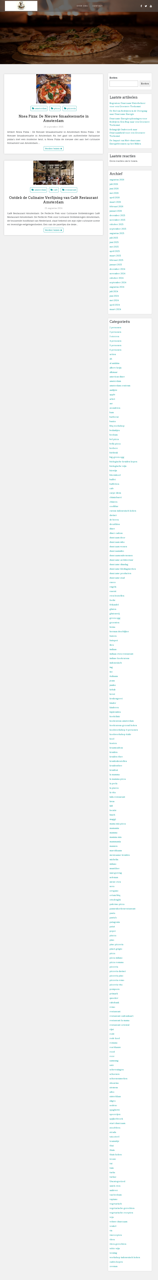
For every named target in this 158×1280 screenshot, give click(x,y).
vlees (112, 1239)
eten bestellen (117, 595)
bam (112, 412)
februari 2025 (116, 260)
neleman (114, 877)
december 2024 (117, 269)
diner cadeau (116, 533)
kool (112, 738)
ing (111, 667)
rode (112, 1033)
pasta (112, 913)
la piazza (114, 788)
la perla (113, 783)
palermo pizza (117, 904)
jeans (112, 680)
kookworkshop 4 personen (124, 729)
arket (112, 399)
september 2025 (118, 228)
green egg (115, 618)
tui (111, 1163)
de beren (114, 519)
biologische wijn (118, 466)
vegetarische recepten (121, 1212)
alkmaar (114, 372)
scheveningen (117, 1069)
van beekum (116, 1194)
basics (113, 421)
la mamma (115, 774)
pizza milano (116, 957)
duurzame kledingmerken (123, 568)
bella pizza (115, 443)
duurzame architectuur (121, 560)
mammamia (115, 841)
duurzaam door (117, 537)
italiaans (114, 676)
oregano (114, 890)
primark (114, 993)
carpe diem (115, 492)
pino (112, 940)
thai (112, 1145)
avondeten (115, 408)
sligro (113, 1100)
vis (111, 1230)
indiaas (113, 649)
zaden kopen (116, 1261)
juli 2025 (114, 237)
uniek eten (115, 1185)
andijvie (113, 390)
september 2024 (118, 282)
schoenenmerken (118, 1078)
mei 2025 (114, 246)
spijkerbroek (116, 1118)
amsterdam (40, 108)
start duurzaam (117, 1123)
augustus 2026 (117, 179)
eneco (113, 582)
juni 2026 (114, 188)
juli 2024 (114, 291)
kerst (112, 694)
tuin (112, 1168)
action (113, 354)
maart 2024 (115, 309)
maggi (113, 819)
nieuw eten (115, 881)
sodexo (113, 1105)
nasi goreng (116, 872)
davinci (113, 515)
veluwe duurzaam (118, 1221)
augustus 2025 (117, 233)
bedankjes (115, 430)
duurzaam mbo (117, 542)
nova (112, 886)
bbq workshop (117, 425)
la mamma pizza (118, 779)
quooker (114, 998)
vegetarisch (116, 1203)
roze (112, 1056)
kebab (113, 689)
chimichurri (116, 497)
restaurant (70, 189)
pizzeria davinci (118, 971)
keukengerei (116, 698)
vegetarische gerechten (122, 1208)
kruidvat (114, 770)
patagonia (115, 922)
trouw (113, 1159)
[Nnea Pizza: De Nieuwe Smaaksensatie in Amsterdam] (53, 91)
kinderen (114, 707)
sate (112, 1065)
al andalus (114, 363)
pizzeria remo (117, 980)
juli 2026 (114, 184)
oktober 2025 (116, 224)
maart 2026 (115, 202)
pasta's (113, 917)
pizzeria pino (116, 975)
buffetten (114, 484)
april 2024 (115, 304)
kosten (113, 743)
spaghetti (115, 1109)
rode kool (115, 1038)
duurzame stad (117, 577)
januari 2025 (116, 264)
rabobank (114, 1002)
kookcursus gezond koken (123, 725)
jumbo (113, 685)
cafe (56, 189)
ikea (112, 644)
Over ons (82, 6)
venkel (113, 1226)
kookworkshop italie (120, 734)
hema (112, 627)
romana (113, 1042)
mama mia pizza (118, 823)
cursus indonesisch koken (123, 510)
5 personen (115, 345)
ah (111, 358)
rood (112, 1051)
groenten (114, 622)
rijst (112, 1029)
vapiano (113, 1199)
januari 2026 (116, 211)
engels (113, 586)
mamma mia (115, 837)
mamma (113, 832)
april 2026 (115, 197)
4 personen (115, 340)
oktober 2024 (116, 278)
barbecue (114, 416)
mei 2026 (114, 193)
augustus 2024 (117, 287)
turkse (113, 1176)
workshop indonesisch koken (125, 1257)
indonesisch (116, 662)
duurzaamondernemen (121, 555)
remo (112, 1007)
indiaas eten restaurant (121, 653)
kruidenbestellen (118, 761)
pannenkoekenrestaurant (122, 908)
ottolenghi (115, 899)
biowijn (113, 470)
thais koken (116, 1154)
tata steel (114, 1136)
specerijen (115, 1114)
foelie (112, 600)
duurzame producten (120, 573)
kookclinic (115, 716)
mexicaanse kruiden (120, 855)
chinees (113, 501)
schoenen (114, 1074)
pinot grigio (116, 948)
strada (113, 1132)
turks (112, 1172)
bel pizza (114, 439)
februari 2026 (116, 206)
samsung (114, 1060)
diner (112, 528)
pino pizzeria (116, 944)
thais (112, 1150)
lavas (112, 801)
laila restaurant (117, 796)
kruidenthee (116, 765)
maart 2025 (115, 255)
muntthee (115, 868)
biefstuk (114, 452)
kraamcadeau (116, 747)
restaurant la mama (119, 1020)
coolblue (114, 506)
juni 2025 (114, 242)
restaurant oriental (119, 1024)
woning (113, 1252)
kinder (113, 703)
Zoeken (113, 77)
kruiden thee (116, 756)
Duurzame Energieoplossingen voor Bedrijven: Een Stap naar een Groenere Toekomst (130, 121)
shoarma (114, 1083)
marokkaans (116, 850)
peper (113, 931)
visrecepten (116, 1235)
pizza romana (116, 962)
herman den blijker (119, 631)
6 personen (115, 349)
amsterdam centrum (120, 385)
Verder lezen (52, 148)
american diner (117, 376)
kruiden (113, 752)
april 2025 (115, 251)
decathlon (115, 524)
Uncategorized (117, 1181)
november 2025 (117, 219)
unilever (114, 1190)
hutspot (114, 640)
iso (111, 671)
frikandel (114, 604)
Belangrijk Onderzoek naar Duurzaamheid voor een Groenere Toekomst (127, 132)
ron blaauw (115, 1047)
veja (112, 1217)
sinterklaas (115, 1096)
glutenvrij (115, 613)
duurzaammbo (117, 551)
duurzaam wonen (118, 546)
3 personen (115, 332)
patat (112, 926)
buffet (113, 479)
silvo (112, 1092)
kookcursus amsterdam (122, 720)
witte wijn (115, 1248)
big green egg (117, 457)
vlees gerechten (118, 1244)
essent (113, 591)
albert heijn (115, 367)
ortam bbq (115, 895)
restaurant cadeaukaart (121, 1016)
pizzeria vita (116, 984)
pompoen (114, 989)
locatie (113, 810)
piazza (113, 935)
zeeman (113, 1266)
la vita (113, 792)
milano (113, 864)
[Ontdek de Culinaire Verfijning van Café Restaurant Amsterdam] (53, 175)
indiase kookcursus (119, 658)
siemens (114, 1087)
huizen (113, 636)
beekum (114, 434)
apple (112, 394)
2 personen (115, 327)
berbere (114, 448)
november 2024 (117, 273)
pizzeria (71, 108)
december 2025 (117, 215)
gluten (113, 609)
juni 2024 (114, 295)
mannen (113, 846)
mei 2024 (114, 300)
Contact (98, 6)
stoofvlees (115, 1127)
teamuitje (114, 1141)
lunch (112, 814)
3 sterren (114, 336)
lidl (111, 805)
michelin (114, 859)
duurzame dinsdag (119, 564)
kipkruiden (115, 712)
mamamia (114, 828)
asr (111, 403)
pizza (57, 108)
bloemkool (115, 475)
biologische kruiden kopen (123, 461)
